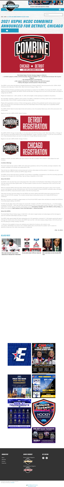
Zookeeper (12, 482)
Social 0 (43, 458)
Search (48, 14)
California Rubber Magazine (29, 466)
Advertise (4, 459)
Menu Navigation (60, 9)
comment (7, 30)
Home (2, 16)
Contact (3, 461)
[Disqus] (32, 279)
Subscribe (4, 463)
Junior (5, 16)
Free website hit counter (32, 486)
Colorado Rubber (10, 6)
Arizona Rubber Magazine (29, 457)
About (3, 457)
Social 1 (47, 458)
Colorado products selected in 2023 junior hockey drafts (31, 253)
